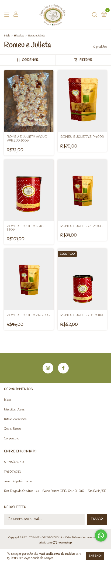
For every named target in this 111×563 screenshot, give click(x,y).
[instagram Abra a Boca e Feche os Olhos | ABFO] (48, 368)
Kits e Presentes (15, 419)
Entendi (95, 556)
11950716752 (12, 472)
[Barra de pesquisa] (94, 15)
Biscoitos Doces (14, 410)
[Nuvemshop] (55, 543)
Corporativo (11, 438)
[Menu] (7, 15)
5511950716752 (14, 462)
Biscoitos (19, 36)
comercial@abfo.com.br (18, 481)
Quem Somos (12, 429)
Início (7, 36)
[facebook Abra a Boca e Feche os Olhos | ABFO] (63, 368)
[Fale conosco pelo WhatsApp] (101, 535)
